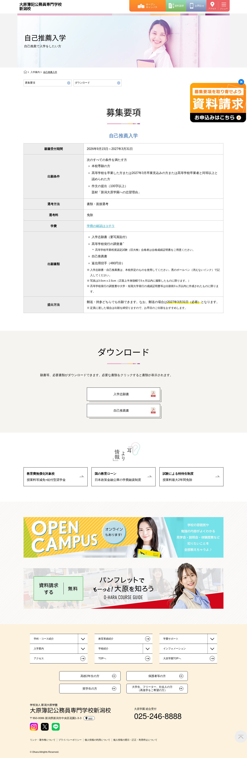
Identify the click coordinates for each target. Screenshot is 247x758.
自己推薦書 (121, 410)
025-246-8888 (158, 715)
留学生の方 (90, 688)
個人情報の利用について (97, 740)
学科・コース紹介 (44, 638)
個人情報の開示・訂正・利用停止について (135, 740)
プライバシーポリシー (70, 740)
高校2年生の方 (89, 676)
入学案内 (35, 72)
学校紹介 (103, 648)
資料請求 (179, 5)
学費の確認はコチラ (101, 226)
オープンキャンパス (151, 5)
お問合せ (199, 5)
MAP (90, 718)
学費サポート (170, 638)
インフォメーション (174, 648)
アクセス (212, 9)
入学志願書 (121, 394)
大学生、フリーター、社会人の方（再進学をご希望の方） (152, 688)
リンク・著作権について (42, 740)
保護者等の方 (157, 676)
